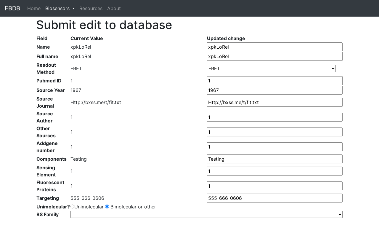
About (114, 8)
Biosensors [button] (58, 8)
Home (35, 8)
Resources (90, 8)
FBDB (12, 8)
